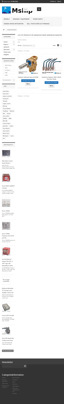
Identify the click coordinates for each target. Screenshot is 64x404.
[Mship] (11, 10)
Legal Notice (15, 386)
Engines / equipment (21, 19)
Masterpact (5, 136)
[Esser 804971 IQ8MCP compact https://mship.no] (6, 178)
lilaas (6, 67)
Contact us (53, 1)
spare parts (6, 93)
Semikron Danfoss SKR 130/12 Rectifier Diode (51, 78)
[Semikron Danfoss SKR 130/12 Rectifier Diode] (51, 64)
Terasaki (5, 101)
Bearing (5, 106)
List (61, 46)
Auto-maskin (6, 131)
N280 (10, 118)
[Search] (39, 9)
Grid (58, 46)
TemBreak (5, 111)
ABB (6, 72)
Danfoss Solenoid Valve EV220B (28, 77)
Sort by (19, 45)
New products (8, 145)
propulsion (5, 98)
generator (5, 126)
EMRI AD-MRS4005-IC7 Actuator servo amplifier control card (8, 290)
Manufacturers (9, 61)
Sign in (59, 1)
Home (13, 382)
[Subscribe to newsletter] (25, 366)
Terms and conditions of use (15, 390)
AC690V (5, 118)
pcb (4, 138)
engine (11, 126)
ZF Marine (7, 70)
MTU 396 (5, 121)
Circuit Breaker (6, 108)
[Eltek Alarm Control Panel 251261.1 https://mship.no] (6, 153)
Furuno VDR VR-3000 (8, 315)
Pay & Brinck (6, 128)
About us (14, 384)
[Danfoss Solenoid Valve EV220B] (28, 64)
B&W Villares (8, 65)
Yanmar (9, 113)
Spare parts (38, 19)
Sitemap (14, 393)
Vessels (7, 19)
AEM (6, 75)
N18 (4, 113)
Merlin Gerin (6, 133)
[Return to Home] (3, 30)
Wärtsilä (12, 111)
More (19, 42)
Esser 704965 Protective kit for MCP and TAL (8, 236)
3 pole (12, 136)
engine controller (7, 96)
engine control (6, 103)
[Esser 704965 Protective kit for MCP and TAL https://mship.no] (6, 226)
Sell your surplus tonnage (38, 24)
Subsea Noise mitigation (13, 24)
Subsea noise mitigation (7, 53)
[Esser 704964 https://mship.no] (6, 203)
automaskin (6, 91)
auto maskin (6, 116)
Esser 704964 (6, 211)
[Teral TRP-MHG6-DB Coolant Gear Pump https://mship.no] (6, 330)
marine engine (6, 123)
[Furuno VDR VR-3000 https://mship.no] (6, 307)
